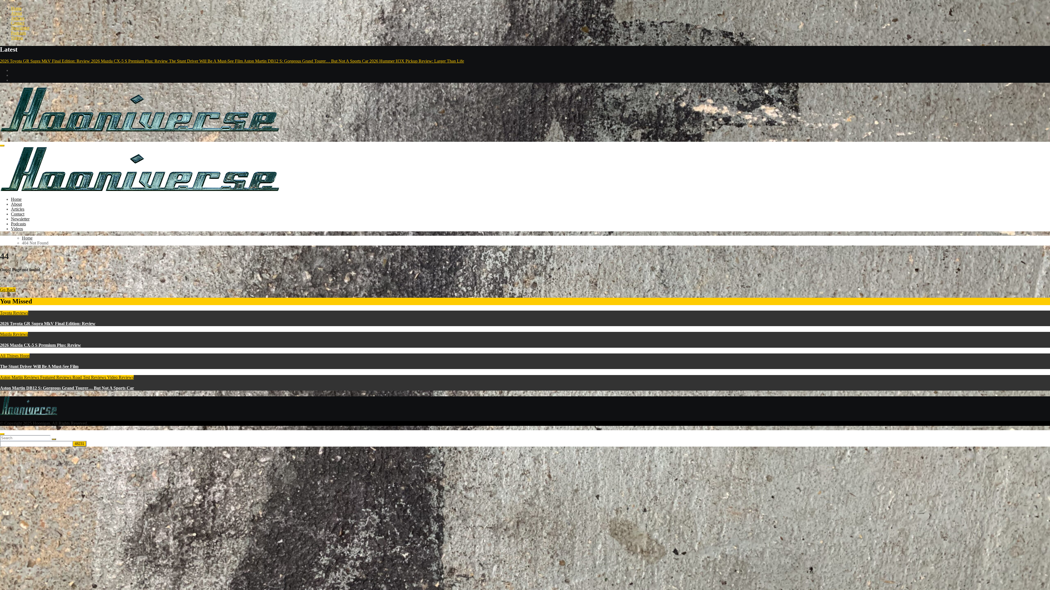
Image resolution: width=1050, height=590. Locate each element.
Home (16, 8)
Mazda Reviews (14, 334)
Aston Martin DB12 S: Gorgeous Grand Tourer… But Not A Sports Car (67, 388)
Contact (17, 23)
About (16, 13)
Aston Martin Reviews (20, 377)
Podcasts (18, 33)
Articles (17, 18)
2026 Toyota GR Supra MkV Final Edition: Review (47, 323)
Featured (48, 377)
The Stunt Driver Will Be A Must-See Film (39, 366)
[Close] (2, 434)
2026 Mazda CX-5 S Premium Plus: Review (40, 345)
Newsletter (20, 28)
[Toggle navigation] (2, 145)
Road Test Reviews (89, 377)
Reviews (64, 377)
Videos (17, 38)
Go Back (8, 289)
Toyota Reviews (14, 313)
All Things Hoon (15, 355)
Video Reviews (120, 377)
